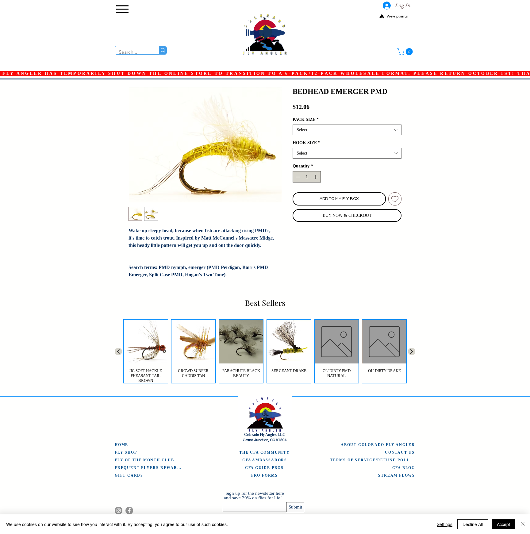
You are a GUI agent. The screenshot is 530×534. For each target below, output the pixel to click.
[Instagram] (118, 510)
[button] (405, 51)
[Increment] (316, 176)
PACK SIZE (306, 119)
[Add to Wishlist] (394, 199)
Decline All (473, 524)
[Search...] (163, 50)
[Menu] (122, 9)
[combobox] (347, 130)
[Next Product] (411, 351)
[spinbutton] (306, 176)
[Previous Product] (118, 351)
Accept (503, 524)
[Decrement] (297, 176)
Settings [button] (444, 524)
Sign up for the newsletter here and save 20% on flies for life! (254, 495)
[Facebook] (129, 510)
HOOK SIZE (306, 142)
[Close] (522, 524)
